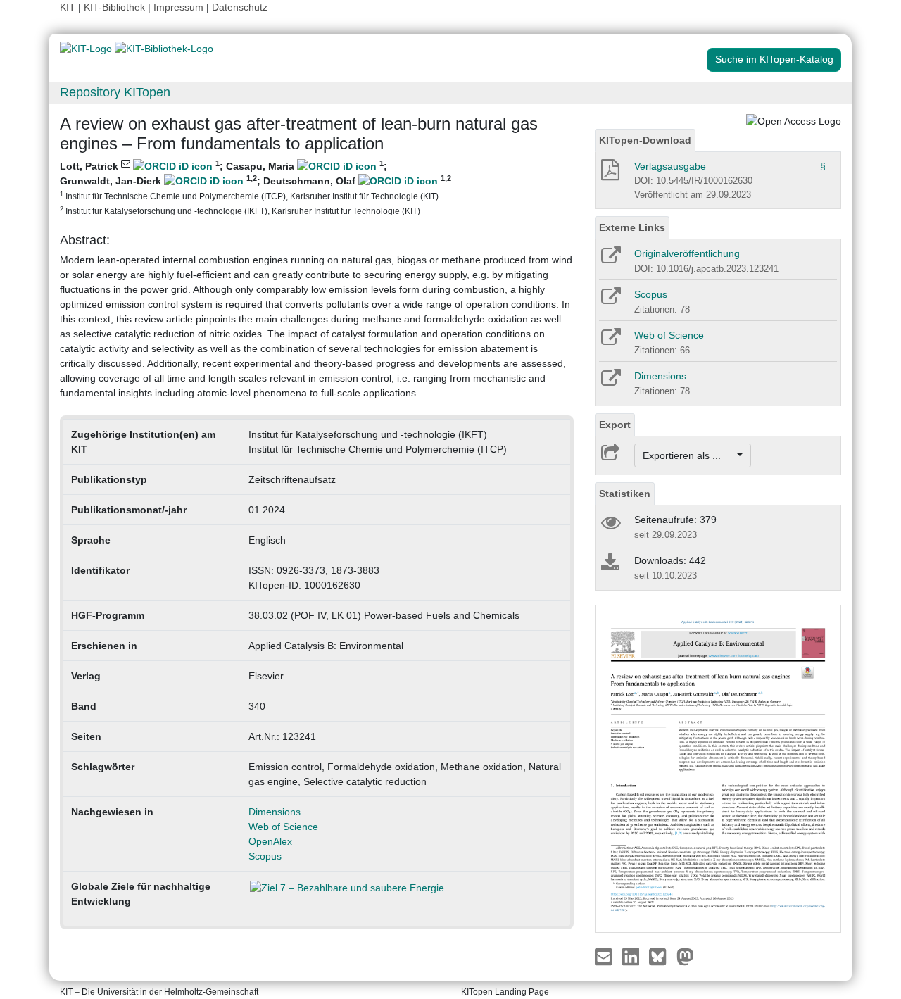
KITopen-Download (645, 140)
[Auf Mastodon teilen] (685, 956)
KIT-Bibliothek (116, 7)
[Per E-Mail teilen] (605, 956)
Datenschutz (239, 7)
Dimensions (274, 811)
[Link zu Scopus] (610, 300)
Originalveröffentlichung (687, 253)
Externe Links (632, 227)
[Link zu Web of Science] (610, 341)
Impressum (178, 7)
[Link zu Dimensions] (610, 382)
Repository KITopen (115, 92)
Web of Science (283, 826)
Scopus (265, 856)
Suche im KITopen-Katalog (774, 59)
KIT (67, 7)
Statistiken (624, 493)
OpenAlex (270, 841)
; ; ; (255, 187)
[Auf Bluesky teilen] (661, 956)
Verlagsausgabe (670, 166)
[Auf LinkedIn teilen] (632, 956)
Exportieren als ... (689, 455)
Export (615, 424)
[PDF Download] (609, 174)
